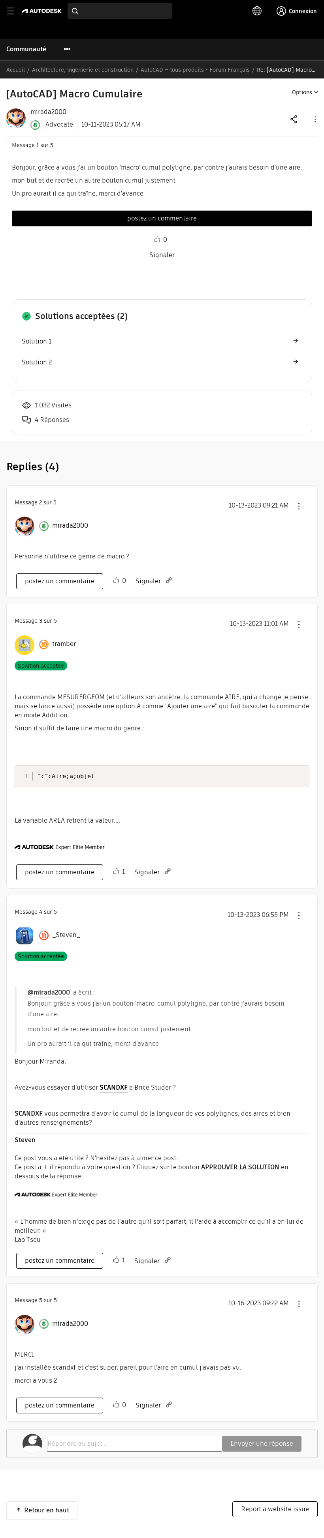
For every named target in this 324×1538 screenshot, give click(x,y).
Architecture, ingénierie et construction (83, 70)
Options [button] (302, 92)
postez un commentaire (162, 218)
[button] (314, 119)
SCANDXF (114, 1087)
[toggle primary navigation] (15, 11)
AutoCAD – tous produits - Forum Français (195, 70)
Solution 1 (36, 341)
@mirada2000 (48, 992)
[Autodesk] (43, 10)
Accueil (15, 70)
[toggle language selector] (257, 11)
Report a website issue (275, 1509)
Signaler (162, 254)
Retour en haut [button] (46, 1510)
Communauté (26, 49)
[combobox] (120, 11)
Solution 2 (37, 362)
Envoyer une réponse (261, 1443)
